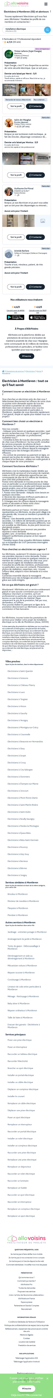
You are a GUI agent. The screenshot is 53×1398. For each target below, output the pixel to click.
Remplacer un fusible (17, 1187)
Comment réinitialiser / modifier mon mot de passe (26, 1264)
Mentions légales (26, 1335)
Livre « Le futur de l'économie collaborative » (26, 1295)
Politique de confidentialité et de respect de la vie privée (26, 1325)
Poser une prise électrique (20, 1040)
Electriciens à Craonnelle (19, 734)
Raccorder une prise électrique (22, 1152)
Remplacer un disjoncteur (19, 1166)
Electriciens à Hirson (17, 706)
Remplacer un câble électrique (22, 1103)
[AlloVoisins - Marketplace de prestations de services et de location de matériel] (16, 5)
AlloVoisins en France (26, 1298)
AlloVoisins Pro (26, 1284)
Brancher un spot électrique (20, 1068)
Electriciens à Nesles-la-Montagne (23, 826)
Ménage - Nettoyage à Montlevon (23, 996)
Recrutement (26, 1309)
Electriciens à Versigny (18, 720)
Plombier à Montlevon (18, 915)
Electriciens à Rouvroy (18, 847)
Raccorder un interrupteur (19, 1201)
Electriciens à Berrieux (18, 861)
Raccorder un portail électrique (22, 1131)
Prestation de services (27, 1345)
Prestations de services (15, 371)
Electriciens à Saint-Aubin (19, 811)
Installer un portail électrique (21, 1075)
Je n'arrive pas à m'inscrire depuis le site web (26, 1261)
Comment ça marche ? (26, 1281)
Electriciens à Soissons (18, 678)
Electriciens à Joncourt (18, 790)
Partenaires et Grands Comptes (26, 1305)
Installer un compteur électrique (22, 1145)
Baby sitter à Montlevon (18, 1003)
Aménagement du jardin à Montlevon (25, 939)
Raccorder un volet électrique (21, 1173)
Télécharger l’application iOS (26, 1358)
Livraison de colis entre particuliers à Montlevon (24, 988)
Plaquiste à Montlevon (18, 908)
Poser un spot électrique (19, 1117)
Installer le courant (16, 1096)
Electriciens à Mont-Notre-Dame (23, 797)
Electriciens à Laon (16, 692)
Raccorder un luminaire (18, 1180)
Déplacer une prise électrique (21, 1110)
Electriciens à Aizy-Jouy (18, 854)
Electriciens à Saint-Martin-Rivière (23, 804)
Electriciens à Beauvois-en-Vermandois (25, 741)
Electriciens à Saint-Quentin (20, 671)
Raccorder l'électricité (18, 1061)
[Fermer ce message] (47, 1379)
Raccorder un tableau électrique (22, 1054)
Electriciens (30, 371)
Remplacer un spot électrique (21, 1216)
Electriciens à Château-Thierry (21, 685)
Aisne (39, 371)
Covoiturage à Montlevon (19, 979)
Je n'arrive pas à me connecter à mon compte (26, 1257)
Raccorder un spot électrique (21, 1194)
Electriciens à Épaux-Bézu (19, 833)
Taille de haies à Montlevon (20, 1017)
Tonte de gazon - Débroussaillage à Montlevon (24, 947)
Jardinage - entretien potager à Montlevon (27, 932)
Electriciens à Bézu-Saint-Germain (23, 840)
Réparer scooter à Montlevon (21, 972)
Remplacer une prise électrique (22, 1159)
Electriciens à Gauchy (17, 713)
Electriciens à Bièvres (17, 868)
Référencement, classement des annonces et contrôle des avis (26, 1330)
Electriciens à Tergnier (18, 699)
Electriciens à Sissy (16, 748)
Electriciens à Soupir (17, 755)
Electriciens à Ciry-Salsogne (20, 769)
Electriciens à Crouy (17, 762)
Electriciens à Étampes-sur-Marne (23, 783)
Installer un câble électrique (20, 1082)
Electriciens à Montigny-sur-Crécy (23, 727)
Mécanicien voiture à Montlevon (22, 965)
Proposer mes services (26, 1291)
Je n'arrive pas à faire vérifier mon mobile (26, 1254)
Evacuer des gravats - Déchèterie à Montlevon (24, 1026)
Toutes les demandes (26, 1288)
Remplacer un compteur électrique (24, 1209)
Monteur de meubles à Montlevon (23, 901)
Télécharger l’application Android (27, 1361)
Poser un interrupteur (17, 1047)
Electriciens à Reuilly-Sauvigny (21, 819)
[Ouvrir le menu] (46, 4)
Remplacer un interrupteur (20, 1124)
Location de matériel (27, 1342)
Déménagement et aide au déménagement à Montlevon (21, 957)
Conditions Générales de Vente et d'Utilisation (26, 1322)
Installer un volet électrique (20, 1138)
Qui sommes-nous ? (26, 1277)
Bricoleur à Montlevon (18, 894)
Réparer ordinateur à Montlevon (22, 1010)
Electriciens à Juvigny (17, 875)
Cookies (26, 1338)
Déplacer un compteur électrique (23, 1089)
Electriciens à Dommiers (19, 776)
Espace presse (26, 1302)
